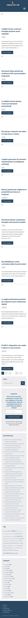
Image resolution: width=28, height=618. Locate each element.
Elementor (12, 533)
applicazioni (18, 531)
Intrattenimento (9, 578)
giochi (10, 536)
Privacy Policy (6, 608)
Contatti (5, 607)
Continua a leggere (7, 52)
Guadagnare (7, 572)
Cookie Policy (6, 612)
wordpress (7, 553)
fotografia (5, 536)
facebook (17, 533)
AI (3, 531)
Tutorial (7, 590)
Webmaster (7, 596)
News (6, 582)
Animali (6, 566)
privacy (7, 545)
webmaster (10, 550)
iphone (13, 540)
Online (16, 543)
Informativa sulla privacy (12, 423)
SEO (10, 545)
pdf (22, 543)
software (9, 547)
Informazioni (8, 576)
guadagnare (19, 536)
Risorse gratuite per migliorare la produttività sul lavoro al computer (14, 191)
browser (4, 533)
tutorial (21, 547)
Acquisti (4, 351)
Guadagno (12, 538)
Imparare (4, 307)
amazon (6, 531)
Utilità (3, 37)
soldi (13, 547)
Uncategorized (8, 592)
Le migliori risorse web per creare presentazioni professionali (11, 103)
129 (17, 373)
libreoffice (16, 540)
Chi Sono (5, 605)
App (3, 167)
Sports (6, 588)
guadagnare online (6, 538)
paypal (19, 543)
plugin (4, 545)
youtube (15, 553)
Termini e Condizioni (7, 610)
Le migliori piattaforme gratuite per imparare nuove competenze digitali (13, 301)
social (18, 545)
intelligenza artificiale (7, 540)
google (13, 536)
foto (21, 533)
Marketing (7, 580)
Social (6, 586)
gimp (8, 536)
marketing (6, 543)
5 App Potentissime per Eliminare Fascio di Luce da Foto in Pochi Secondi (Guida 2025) (14, 481)
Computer (4, 197)
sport (15, 547)
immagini (16, 538)
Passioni (7, 584)
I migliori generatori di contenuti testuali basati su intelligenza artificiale (13, 161)
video (5, 550)
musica (11, 543)
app (14, 530)
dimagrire (8, 533)
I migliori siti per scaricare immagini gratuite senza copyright (11, 31)
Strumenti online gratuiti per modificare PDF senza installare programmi (13, 73)
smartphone (14, 545)
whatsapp (15, 550)
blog (21, 531)
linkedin (20, 540)
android (10, 531)
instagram (21, 538)
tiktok (18, 547)
